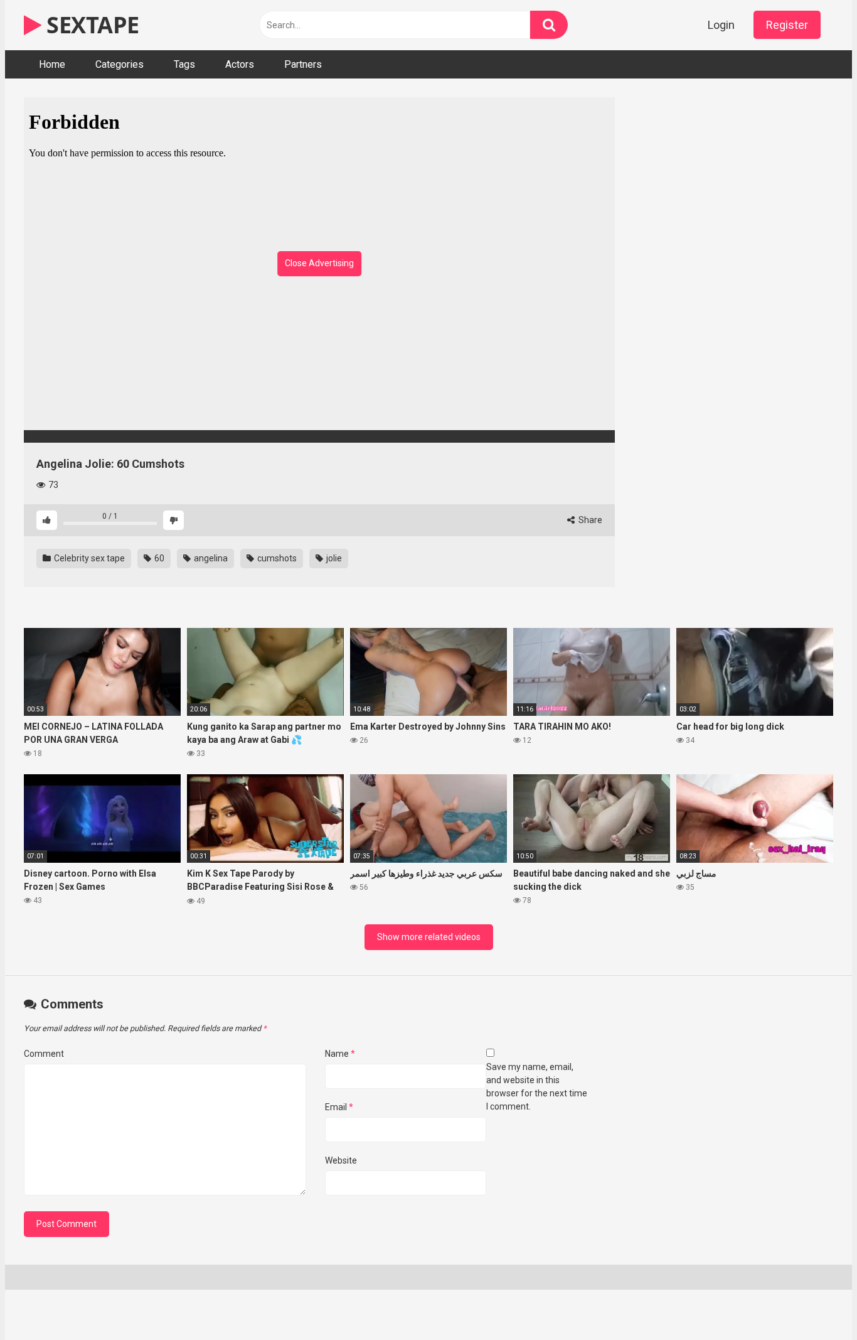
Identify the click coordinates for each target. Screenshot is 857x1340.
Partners (303, 64)
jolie (333, 558)
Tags (184, 64)
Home (52, 64)
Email (339, 1107)
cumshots (276, 558)
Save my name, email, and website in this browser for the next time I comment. (536, 1086)
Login (721, 24)
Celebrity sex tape (88, 558)
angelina (210, 558)
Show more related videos (429, 937)
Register (787, 24)
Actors (239, 64)
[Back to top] (815, 1302)
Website (341, 1160)
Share (589, 520)
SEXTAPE (90, 24)
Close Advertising (319, 263)
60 (158, 558)
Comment (44, 1054)
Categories (119, 64)
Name (340, 1054)
